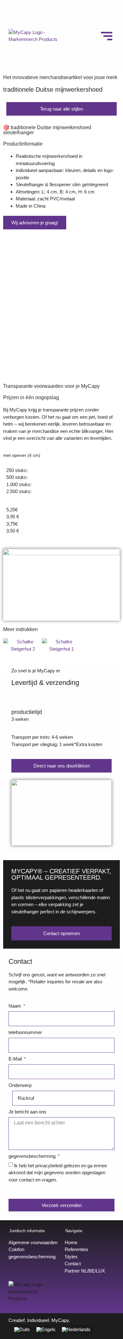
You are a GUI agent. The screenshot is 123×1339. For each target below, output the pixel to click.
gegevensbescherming (33, 1156)
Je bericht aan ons (27, 1111)
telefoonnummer (25, 1032)
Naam (15, 1006)
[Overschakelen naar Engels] (46, 1329)
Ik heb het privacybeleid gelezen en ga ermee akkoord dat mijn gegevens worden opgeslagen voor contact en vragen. (58, 1172)
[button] (9, 307)
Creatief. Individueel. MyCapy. (39, 1320)
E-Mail (16, 1058)
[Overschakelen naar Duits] (22, 1329)
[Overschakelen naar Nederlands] (76, 1329)
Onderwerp (20, 1085)
